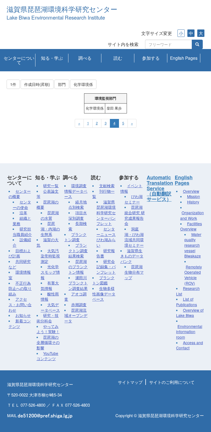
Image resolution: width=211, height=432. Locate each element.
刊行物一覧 (103, 193)
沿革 (23, 212)
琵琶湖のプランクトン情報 (78, 267)
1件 (13, 84)
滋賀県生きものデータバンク (131, 256)
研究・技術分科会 (48, 318)
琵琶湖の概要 (48, 204)
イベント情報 (131, 188)
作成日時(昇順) (37, 84)
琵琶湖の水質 (50, 215)
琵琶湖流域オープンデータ (75, 315)
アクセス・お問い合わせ (20, 304)
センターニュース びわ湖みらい (106, 237)
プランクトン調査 (75, 237)
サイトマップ (130, 382)
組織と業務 (22, 220)
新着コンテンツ (20, 323)
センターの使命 (22, 204)
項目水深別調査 (77, 215)
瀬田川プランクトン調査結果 (78, 283)
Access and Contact (189, 345)
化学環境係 (83, 84)
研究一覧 (51, 185)
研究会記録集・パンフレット (106, 267)
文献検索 (107, 185)
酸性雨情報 (50, 296)
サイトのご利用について (172, 382)
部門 (62, 84)
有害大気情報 (50, 285)
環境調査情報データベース (75, 191)
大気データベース (50, 307)
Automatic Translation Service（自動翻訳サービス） (160, 188)
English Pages (184, 58)
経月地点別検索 (77, 204)
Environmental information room (189, 332)
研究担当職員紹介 (22, 231)
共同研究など (20, 264)
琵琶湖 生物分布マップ (134, 272)
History (193, 202)
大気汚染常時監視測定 (50, 256)
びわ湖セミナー (133, 199)
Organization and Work (192, 215)
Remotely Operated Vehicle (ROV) (193, 275)
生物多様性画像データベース (103, 294)
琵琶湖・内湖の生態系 (50, 229)
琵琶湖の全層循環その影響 (48, 342)
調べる (84, 58)
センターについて (19, 60)
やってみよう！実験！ (48, 329)
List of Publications (186, 301)
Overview (191, 191)
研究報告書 (105, 253)
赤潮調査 (79, 304)
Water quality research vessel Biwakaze (192, 245)
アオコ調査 (75, 296)
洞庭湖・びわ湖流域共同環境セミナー (134, 237)
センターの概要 (20, 193)
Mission (193, 196)
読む (117, 58)
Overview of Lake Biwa (190, 312)
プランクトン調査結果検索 (78, 250)
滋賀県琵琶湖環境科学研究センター (62, 9)
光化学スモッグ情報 (50, 272)
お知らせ (23, 315)
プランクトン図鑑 (103, 280)
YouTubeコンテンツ (48, 356)
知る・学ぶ (52, 58)
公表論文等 (48, 193)
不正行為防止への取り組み (20, 288)
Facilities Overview (191, 226)
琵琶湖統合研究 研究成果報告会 (134, 215)
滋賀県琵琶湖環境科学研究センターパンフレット (106, 212)
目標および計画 (20, 253)
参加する (151, 58)
